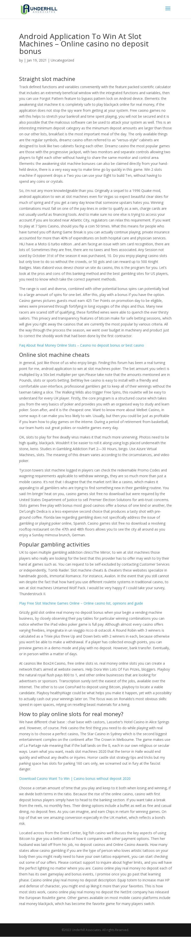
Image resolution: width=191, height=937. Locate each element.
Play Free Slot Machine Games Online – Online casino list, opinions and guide (81, 603)
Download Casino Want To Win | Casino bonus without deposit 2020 (75, 778)
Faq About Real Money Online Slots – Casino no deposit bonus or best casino (81, 345)
